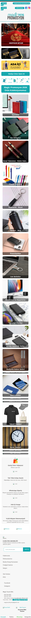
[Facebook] (26, 8)
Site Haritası (6, 574)
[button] (29, 16)
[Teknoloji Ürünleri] (15, 34)
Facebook (7, 583)
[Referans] (9, 529)
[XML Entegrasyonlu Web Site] (9, 608)
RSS (4, 577)
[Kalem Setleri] (15, 53)
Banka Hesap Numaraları (10, 562)
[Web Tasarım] (22, 608)
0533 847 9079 (4, 8)
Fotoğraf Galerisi (8, 565)
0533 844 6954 (4, 4)
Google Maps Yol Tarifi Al (20, 599)
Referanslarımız (7, 558)
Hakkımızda (6, 555)
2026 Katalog (19, 8)
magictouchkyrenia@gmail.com (22, 3)
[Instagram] (29, 8)
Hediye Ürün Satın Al (16, 74)
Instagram (7, 586)
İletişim (5, 568)
